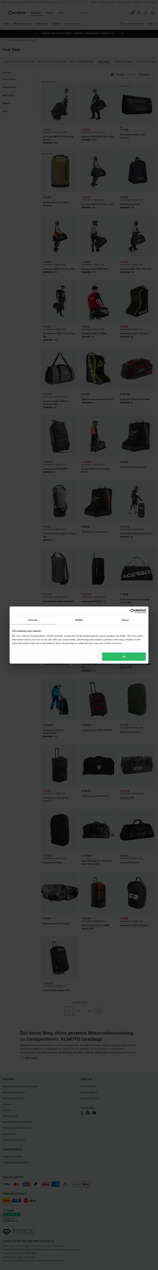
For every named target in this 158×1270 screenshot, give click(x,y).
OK (124, 656)
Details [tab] (79, 620)
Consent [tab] (32, 620)
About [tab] (125, 620)
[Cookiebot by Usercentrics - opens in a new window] (132, 611)
